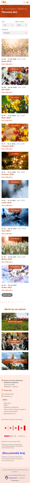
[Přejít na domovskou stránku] (5, 2)
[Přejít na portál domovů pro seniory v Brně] (15, 430)
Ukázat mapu (8, 390)
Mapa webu (7, 403)
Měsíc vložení (19, 21)
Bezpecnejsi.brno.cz (10, 413)
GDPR (5, 405)
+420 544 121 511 (9, 394)
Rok (3, 21)
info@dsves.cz (8, 396)
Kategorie (5, 29)
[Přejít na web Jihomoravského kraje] (15, 452)
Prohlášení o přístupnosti (11, 407)
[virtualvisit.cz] (11, 478)
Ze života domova (10, 9)
